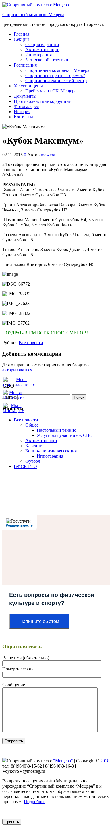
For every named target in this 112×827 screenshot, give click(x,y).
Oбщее (31, 425)
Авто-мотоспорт (41, 440)
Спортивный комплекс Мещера (33, 14)
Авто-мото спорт (42, 49)
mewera (48, 154)
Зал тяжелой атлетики (46, 59)
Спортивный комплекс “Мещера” (58, 70)
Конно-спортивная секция (51, 450)
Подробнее (34, 801)
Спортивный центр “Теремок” (55, 75)
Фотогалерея (26, 106)
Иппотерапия (38, 54)
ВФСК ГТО (25, 466)
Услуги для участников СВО (65, 435)
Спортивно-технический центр (56, 80)
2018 (104, 760)
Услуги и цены (28, 85)
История (22, 111)
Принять (12, 822)
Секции (21, 39)
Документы (25, 96)
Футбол (32, 461)
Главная (21, 34)
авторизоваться (17, 369)
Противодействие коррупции (43, 101)
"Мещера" (63, 760)
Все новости (31, 342)
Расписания (25, 65)
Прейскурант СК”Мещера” (51, 90)
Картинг (33, 445)
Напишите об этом (39, 621)
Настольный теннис (56, 430)
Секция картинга (42, 44)
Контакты (23, 116)
